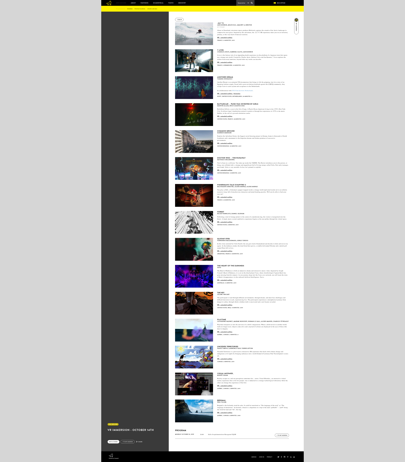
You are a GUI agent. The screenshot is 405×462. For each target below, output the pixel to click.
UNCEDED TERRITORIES (235, 347)
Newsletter (241, 3)
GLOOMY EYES (232, 239)
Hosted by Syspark (114, 458)
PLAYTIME (253, 320)
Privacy (269, 457)
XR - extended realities (224, 38)
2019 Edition (121, 3)
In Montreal (158, 3)
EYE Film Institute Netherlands (242, 90)
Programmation (120, 8)
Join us (261, 457)
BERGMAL (221, 401)
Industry (182, 3)
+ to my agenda (127, 442)
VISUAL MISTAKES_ (225, 374)
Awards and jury (152, 8)
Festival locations (140, 8)
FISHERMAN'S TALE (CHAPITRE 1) (237, 186)
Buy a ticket (113, 442)
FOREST (230, 213)
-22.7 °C (234, 24)
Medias (254, 457)
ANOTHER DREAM (225, 78)
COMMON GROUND (226, 132)
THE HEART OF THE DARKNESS (230, 266)
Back (180, 20)
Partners (144, 3)
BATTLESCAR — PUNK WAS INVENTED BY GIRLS (237, 105)
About (133, 3)
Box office (281, 3)
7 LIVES (235, 51)
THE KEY (223, 293)
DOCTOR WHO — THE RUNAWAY (231, 159)
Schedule (130, 8)
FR (248, 3)
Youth (170, 3)
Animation (237, 94)
